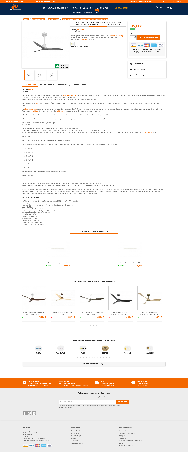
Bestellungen (75, 433)
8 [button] (97, 357)
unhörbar (59, 111)
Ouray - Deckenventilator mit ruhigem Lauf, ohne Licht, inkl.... (91, 313)
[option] (36, 304)
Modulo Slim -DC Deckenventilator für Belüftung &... (63, 313)
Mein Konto (122, 438)
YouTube (29, 413)
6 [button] (92, 357)
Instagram (34, 413)
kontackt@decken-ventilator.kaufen (38, 440)
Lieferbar (132, 29)
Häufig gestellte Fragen (126, 445)
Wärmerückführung (116, 36)
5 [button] (89, 357)
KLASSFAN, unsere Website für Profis (130, 440)
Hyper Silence (34, 111)
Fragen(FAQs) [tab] (64, 84)
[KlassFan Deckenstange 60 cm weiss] (58, 249)
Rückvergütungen (76, 436)
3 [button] (96, 325)
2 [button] (93, 325)
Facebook (25, 413)
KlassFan (80, 30)
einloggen (122, 436)
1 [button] (90, 325)
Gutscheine (74, 440)
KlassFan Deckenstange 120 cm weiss (130, 263)
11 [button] (106, 357)
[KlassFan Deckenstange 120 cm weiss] (130, 249)
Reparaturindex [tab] (81, 84)
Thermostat (83, 40)
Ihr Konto (75, 427)
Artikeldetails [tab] (47, 84)
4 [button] (86, 357)
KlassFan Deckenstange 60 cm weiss (58, 263)
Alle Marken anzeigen (93, 364)
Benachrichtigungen (77, 443)
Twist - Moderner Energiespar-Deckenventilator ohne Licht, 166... (149, 313)
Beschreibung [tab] (30, 84)
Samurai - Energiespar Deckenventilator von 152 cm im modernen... (33, 313)
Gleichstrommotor (30, 109)
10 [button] (103, 357)
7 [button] (94, 357)
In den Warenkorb (148, 37)
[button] (122, 8)
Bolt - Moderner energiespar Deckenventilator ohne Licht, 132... (120, 313)
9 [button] (100, 357)
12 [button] (109, 357)
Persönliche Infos (76, 431)
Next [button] (168, 305)
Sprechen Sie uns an (125, 431)
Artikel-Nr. (73, 46)
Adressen (73, 438)
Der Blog (121, 443)
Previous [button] (20, 305)
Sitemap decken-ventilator (127, 433)
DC (37, 103)
